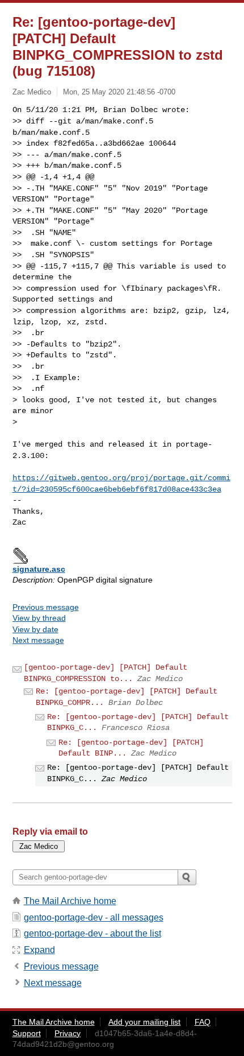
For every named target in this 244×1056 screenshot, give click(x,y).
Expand (39, 950)
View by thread (39, 617)
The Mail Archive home (70, 901)
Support (26, 1033)
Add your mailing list (144, 1021)
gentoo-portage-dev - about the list (92, 933)
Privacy (67, 1033)
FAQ (203, 1021)
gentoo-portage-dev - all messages (93, 917)
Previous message (45, 607)
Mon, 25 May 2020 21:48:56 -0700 (119, 92)
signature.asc (38, 569)
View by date (35, 629)
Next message (38, 640)
